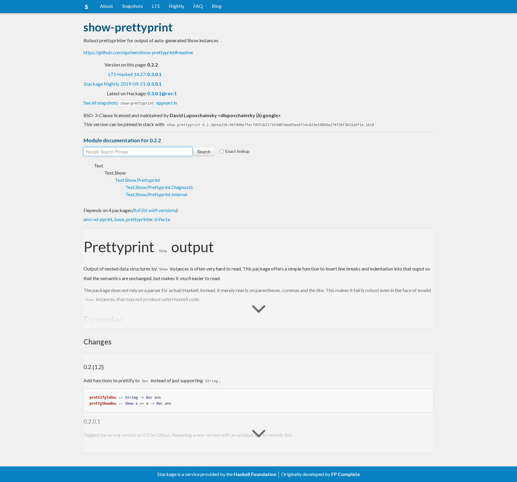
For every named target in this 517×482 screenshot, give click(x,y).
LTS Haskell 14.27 (126, 74)
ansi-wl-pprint (97, 219)
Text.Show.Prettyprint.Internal (156, 194)
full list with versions (154, 210)
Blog (217, 6)
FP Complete (345, 474)
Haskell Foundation (255, 474)
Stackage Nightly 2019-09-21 (114, 84)
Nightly (176, 6)
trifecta (162, 219)
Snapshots (132, 6)
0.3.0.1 (154, 74)
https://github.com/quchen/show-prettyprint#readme (138, 52)
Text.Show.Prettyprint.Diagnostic (159, 187)
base (119, 219)
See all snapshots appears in (130, 102)
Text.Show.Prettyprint (137, 180)
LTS (156, 6)
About (106, 6)
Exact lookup (238, 151)
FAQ (198, 6)
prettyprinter (139, 219)
